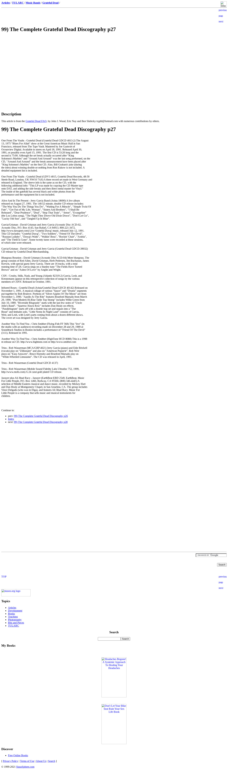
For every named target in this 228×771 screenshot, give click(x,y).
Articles (12, 607)
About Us (41, 761)
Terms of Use (27, 761)
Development (15, 610)
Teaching (13, 616)
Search (51, 761)
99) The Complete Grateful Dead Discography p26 (41, 416)
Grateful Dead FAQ (36, 121)
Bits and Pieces (16, 622)
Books (11, 613)
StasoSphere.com (25, 766)
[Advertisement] (114, 59)
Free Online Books (18, 755)
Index (11, 419)
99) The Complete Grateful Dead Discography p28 (41, 422)
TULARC (13, 625)
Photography (15, 619)
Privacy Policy (10, 761)
